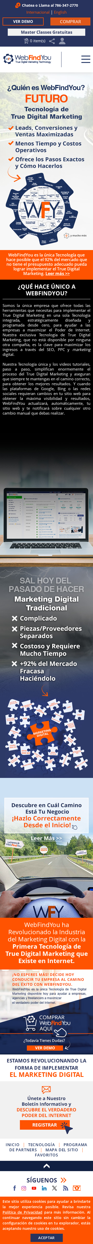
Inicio (13, 1144)
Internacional (38, 12)
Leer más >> (57, 273)
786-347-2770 (66, 5)
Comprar (46, 848)
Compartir (52, 41)
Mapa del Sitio (61, 1149)
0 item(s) (37, 40)
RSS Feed (65, 1188)
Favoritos (46, 1154)
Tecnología (41, 1144)
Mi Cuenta (62, 42)
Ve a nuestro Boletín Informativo (46, 1110)
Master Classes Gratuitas (46, 32)
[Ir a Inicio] (30, 59)
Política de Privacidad (22, 1212)
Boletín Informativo (77, 1188)
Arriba (46, 1166)
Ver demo (45, 1047)
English (60, 12)
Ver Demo (23, 21)
